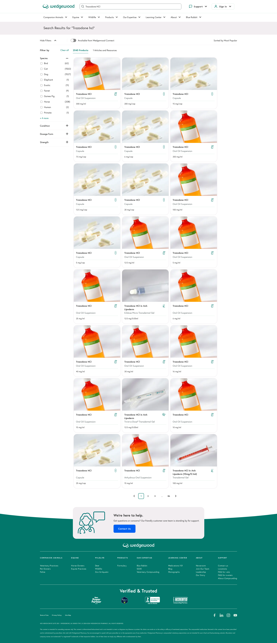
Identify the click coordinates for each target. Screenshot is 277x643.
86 (169, 496)
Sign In (223, 6)
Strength (44, 142)
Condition (45, 125)
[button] (97, 83)
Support (198, 6)
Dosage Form (46, 133)
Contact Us (124, 528)
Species (44, 58)
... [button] (162, 496)
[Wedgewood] (58, 6)
